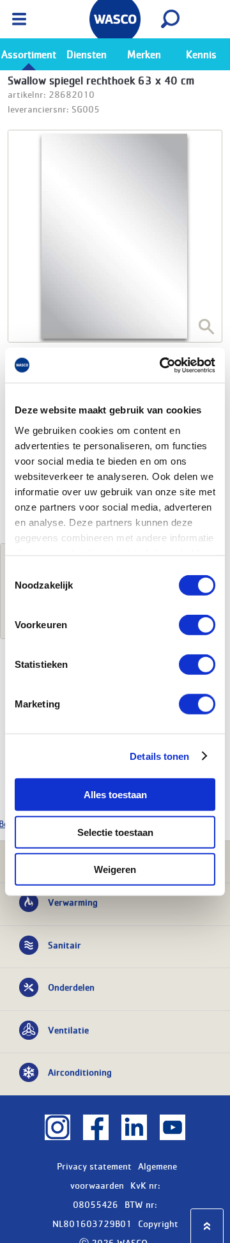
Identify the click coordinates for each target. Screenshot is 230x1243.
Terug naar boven (207, 1226)
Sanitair (64, 944)
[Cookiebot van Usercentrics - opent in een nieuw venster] (162, 365)
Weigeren (115, 869)
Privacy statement (94, 1165)
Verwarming (73, 901)
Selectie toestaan (115, 831)
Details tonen (159, 755)
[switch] (197, 625)
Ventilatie (68, 1029)
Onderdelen (71, 986)
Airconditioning (80, 1071)
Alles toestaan (115, 794)
